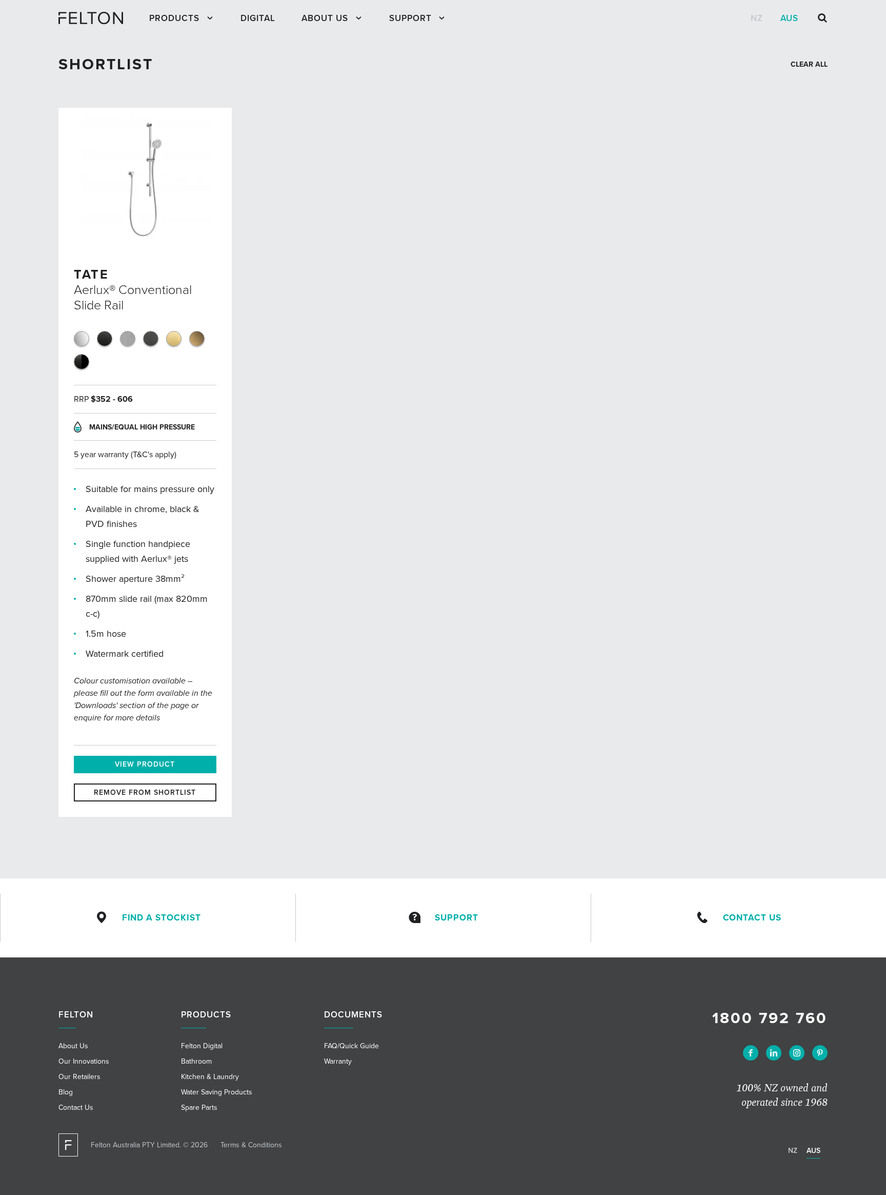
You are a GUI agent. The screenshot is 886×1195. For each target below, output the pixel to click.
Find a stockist (161, 917)
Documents (353, 1014)
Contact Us (752, 917)
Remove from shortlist (145, 792)
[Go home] (95, 18)
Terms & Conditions (251, 1145)
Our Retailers (79, 1076)
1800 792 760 (770, 1018)
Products (174, 18)
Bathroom (196, 1061)
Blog (65, 1092)
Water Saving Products (216, 1092)
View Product (145, 764)
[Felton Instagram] (796, 1053)
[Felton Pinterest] (820, 1053)
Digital (257, 18)
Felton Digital (202, 1046)
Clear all (809, 64)
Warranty (338, 1061)
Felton (75, 1014)
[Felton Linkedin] (773, 1053)
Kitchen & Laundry (210, 1076)
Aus (789, 18)
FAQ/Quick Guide (351, 1046)
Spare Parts (199, 1107)
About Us (324, 18)
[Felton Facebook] (750, 1053)
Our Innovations (83, 1061)
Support (410, 18)
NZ (757, 18)
